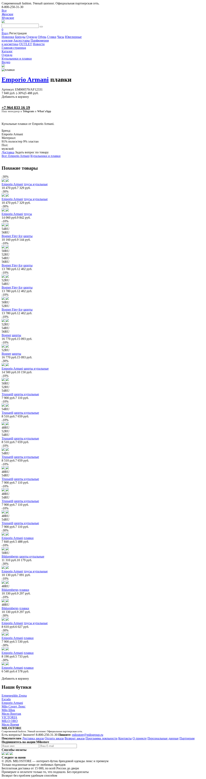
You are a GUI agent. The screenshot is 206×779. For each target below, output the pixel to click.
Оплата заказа (54, 738)
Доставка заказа (33, 738)
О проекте (140, 738)
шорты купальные (36, 368)
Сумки (51, 37)
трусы (28, 214)
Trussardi (7, 394)
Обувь (42, 37)
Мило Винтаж (11, 713)
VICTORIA (9, 717)
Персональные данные (163, 738)
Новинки (8, 37)
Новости (39, 44)
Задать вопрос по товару (32, 152)
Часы (60, 37)
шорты (28, 236)
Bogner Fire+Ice (12, 236)
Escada (6, 699)
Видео (6, 62)
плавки (29, 538)
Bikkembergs (10, 556)
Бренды (20, 37)
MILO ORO (10, 721)
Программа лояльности (101, 738)
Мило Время (10, 724)
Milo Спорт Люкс (14, 706)
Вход (5, 33)
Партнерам (187, 738)
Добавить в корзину (15, 96)
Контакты (125, 738)
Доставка (8, 152)
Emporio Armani (25, 79)
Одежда (31, 37)
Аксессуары (21, 40)
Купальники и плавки (45, 156)
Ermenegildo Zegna (14, 695)
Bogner (6, 335)
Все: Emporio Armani (16, 156)
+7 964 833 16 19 (16, 107)
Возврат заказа (75, 738)
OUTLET (25, 44)
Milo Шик (8, 710)
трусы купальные (36, 184)
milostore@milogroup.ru (87, 734)
